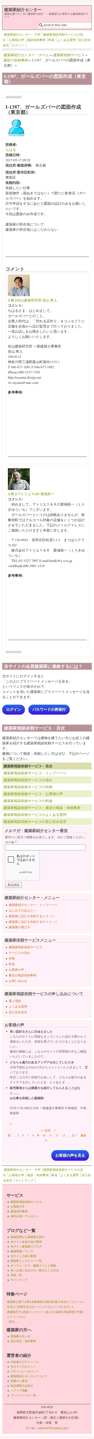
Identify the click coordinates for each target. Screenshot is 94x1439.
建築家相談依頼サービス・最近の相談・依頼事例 (41, 807)
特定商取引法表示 (21, 1386)
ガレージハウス (40, 1307)
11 (50, 1135)
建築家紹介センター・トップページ (33, 905)
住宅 (10, 1307)
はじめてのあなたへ (22, 910)
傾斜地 (49, 1302)
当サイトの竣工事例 (23, 1256)
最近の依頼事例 (15, 60)
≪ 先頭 (45, 1130)
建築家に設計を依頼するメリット (32, 916)
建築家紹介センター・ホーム (26, 54)
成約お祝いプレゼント (24, 1216)
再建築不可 (14, 1312)
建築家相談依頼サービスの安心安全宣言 (34, 821)
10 (43, 1135)
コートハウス (15, 1317)
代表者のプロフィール (24, 1362)
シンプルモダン (62, 1307)
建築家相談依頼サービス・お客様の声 (33, 793)
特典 (12, 958)
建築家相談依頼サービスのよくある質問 (34, 814)
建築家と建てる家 (18, 1302)
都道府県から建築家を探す (27, 1237)
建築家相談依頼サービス (25, 947)
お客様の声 (16, 40)
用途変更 (69, 1312)
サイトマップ (24, 1180)
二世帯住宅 (21, 1307)
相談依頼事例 (36, 40)
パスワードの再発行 (49, 709)
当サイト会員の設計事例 (26, 1242)
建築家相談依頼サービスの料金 (27, 800)
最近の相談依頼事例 (22, 975)
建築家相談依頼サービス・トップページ (34, 773)
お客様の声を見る (70, 1155)
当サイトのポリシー (23, 1367)
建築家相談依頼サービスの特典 (27, 786)
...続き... (12, 1321)
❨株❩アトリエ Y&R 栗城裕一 (31, 493)
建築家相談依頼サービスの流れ (27, 780)
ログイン (18, 45)
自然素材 (37, 1302)
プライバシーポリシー (24, 1371)
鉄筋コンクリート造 (36, 1312)
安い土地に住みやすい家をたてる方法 (34, 1270)
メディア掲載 (19, 1390)
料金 (51, 40)
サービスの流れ (19, 953)
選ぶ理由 (15, 1001)
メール (11, 842)
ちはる (10, 149)
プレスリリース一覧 (23, 1395)
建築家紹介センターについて (28, 1376)
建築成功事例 (19, 1211)
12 (57, 1135)
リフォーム (75, 1302)
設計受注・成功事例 (23, 1341)
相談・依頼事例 (38, 1175)
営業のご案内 (19, 1381)
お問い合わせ (18, 981)
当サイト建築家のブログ (26, 1246)
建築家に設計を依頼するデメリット (33, 922)
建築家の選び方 (19, 927)
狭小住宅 (60, 1302)
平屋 (79, 1312)
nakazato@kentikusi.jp (53, 1428)
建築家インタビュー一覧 (26, 1261)
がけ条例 (56, 1312)
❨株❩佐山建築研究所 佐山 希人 (32, 300)
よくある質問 (66, 40)
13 (63, 1135)
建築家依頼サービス (68, 54)
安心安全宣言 (18, 1012)
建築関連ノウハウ (21, 1251)
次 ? (74, 1135)
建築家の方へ (20, 1336)
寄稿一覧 (16, 1275)
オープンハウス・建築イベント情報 (33, 1265)
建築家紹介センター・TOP (22, 34)
